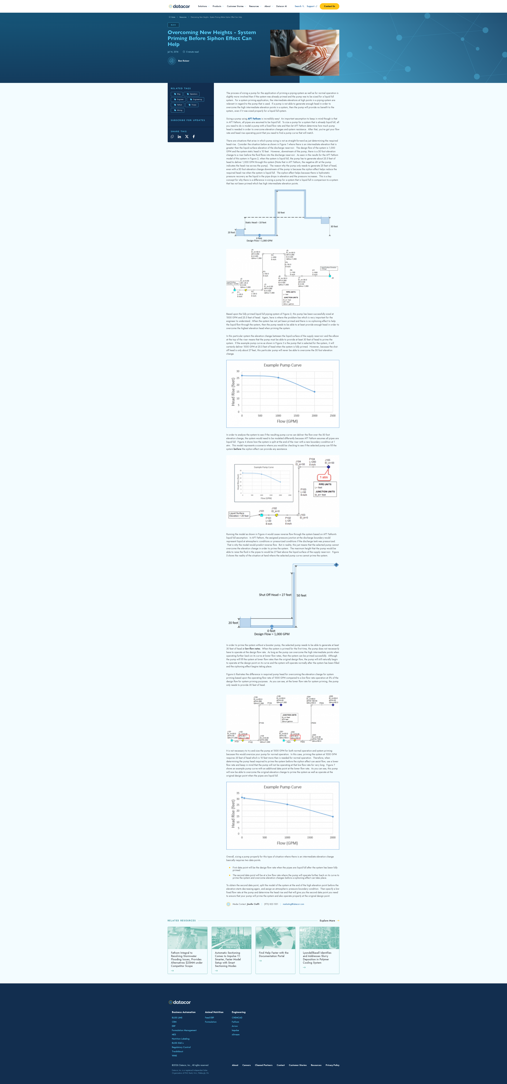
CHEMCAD (237, 1017)
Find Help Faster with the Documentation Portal (273, 954)
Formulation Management (184, 1030)
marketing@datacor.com (293, 904)
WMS (174, 1055)
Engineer (180, 99)
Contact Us (329, 6)
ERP (173, 1026)
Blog (178, 94)
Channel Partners (264, 1065)
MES (174, 1034)
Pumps (194, 105)
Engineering (197, 99)
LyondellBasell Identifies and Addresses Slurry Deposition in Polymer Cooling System (317, 958)
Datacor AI (281, 6)
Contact (281, 1065)
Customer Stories (235, 6)
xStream (236, 1034)
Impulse (235, 1030)
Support (310, 6)
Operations (193, 94)
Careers (246, 1065)
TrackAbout (177, 1051)
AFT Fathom (254, 118)
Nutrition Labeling (180, 1038)
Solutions (202, 6)
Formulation (211, 1021)
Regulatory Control (181, 1047)
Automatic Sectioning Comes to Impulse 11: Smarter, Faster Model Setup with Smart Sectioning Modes (228, 959)
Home (173, 17)
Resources (254, 6)
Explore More (328, 920)
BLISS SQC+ (178, 1043)
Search (298, 6)
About (268, 6)
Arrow (235, 1026)
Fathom (179, 105)
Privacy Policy (332, 1065)
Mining (179, 110)
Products (217, 6)
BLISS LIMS (177, 1017)
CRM (174, 1021)
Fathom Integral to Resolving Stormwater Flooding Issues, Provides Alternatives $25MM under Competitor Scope (187, 959)
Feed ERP (209, 1017)
